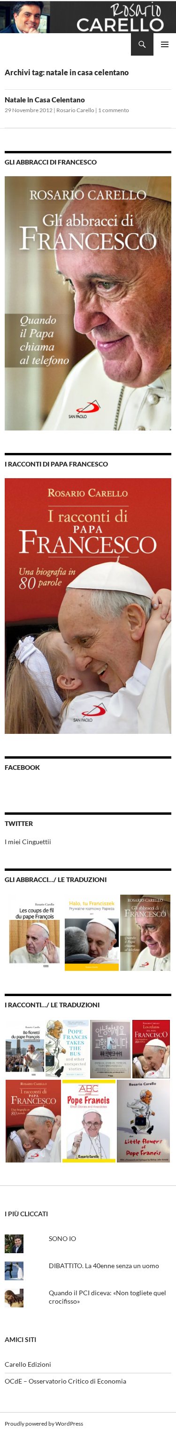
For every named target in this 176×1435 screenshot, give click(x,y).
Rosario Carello (75, 110)
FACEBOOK (22, 767)
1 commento (113, 110)
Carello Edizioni (28, 1364)
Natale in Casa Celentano (45, 99)
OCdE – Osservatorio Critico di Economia (65, 1381)
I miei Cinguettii (28, 842)
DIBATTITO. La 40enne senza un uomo (104, 1266)
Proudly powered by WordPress (44, 1423)
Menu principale (164, 44)
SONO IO (62, 1238)
